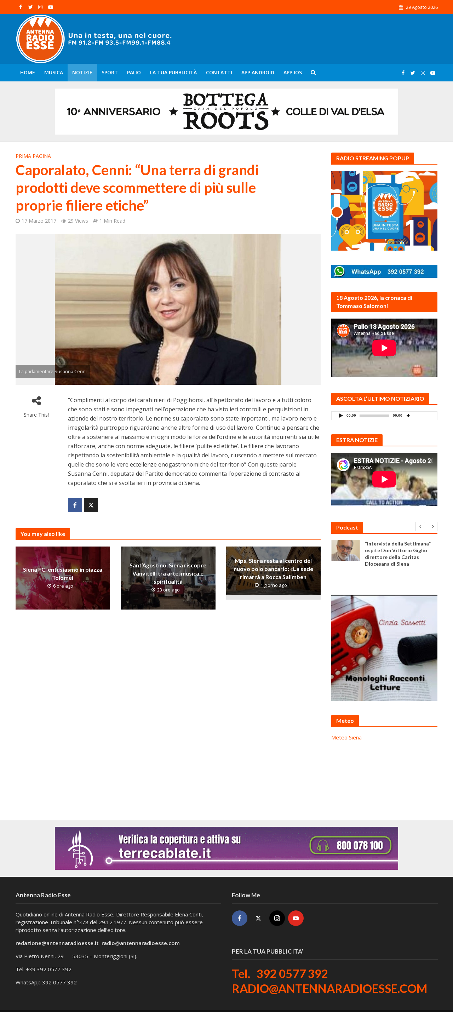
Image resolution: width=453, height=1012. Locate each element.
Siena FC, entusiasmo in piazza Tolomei (62, 573)
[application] (384, 415)
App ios (292, 72)
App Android (257, 72)
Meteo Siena (346, 737)
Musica (53, 72)
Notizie (82, 72)
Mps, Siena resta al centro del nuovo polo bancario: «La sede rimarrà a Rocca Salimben (273, 568)
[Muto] (408, 415)
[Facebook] (239, 918)
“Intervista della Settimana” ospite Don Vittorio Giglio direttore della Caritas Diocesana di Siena (398, 554)
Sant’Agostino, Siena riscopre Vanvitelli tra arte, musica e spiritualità (168, 573)
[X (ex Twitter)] (258, 918)
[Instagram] (277, 918)
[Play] (340, 415)
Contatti (219, 72)
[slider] (424, 417)
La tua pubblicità (173, 72)
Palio (134, 72)
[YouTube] (296, 918)
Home (27, 72)
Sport (110, 72)
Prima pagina (33, 156)
